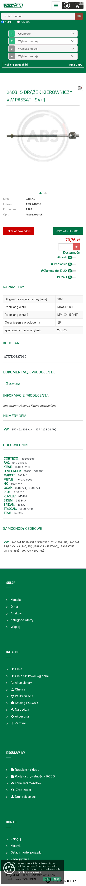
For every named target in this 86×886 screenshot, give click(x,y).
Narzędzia (22, 709)
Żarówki (20, 723)
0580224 (20, 488)
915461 (22, 496)
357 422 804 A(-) (45, 429)
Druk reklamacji (25, 796)
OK (79, 16)
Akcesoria (22, 716)
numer (9, 22)
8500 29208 (22, 467)
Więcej (15, 626)
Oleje (18, 669)
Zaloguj (16, 839)
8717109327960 (15, 356)
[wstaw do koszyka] (76, 246)
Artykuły (16, 613)
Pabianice (62, 264)
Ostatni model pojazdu (26, 852)
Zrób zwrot (23, 789)
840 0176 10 (19, 462)
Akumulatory (23, 682)
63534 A (21, 500)
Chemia (20, 689)
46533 (21, 504)
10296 (28, 471)
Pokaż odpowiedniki (18, 231)
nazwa (25, 22)
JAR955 (18, 513)
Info (56, 879)
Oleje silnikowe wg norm (32, 676)
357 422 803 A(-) (22, 429)
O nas (15, 606)
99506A (14, 384)
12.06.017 (18, 492)
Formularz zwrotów (28, 783)
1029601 (39, 471)
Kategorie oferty (22, 620)
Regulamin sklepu (27, 769)
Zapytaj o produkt (68, 231)
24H (65, 277)
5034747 (16, 483)
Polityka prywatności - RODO (35, 776)
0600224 (34, 488)
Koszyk (16, 845)
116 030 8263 (24, 479)
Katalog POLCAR (26, 703)
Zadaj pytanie (20, 859)
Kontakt (16, 599)
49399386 (28, 458)
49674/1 (23, 475)
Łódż (66, 257)
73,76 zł (73, 240)
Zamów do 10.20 (57, 270)
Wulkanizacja (24, 696)
